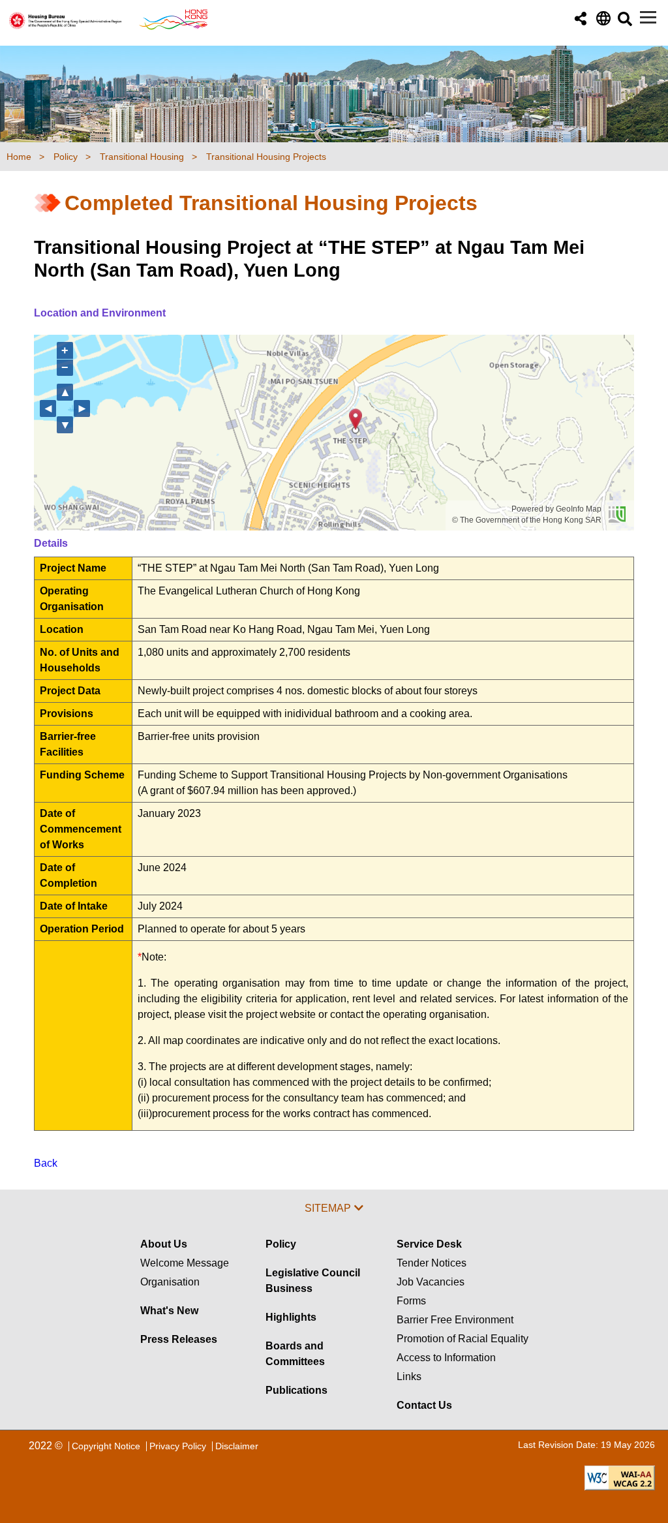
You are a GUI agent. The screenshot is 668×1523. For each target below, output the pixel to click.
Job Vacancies (430, 1281)
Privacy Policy (177, 1446)
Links (409, 1376)
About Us (163, 1244)
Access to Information (446, 1357)
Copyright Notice (106, 1446)
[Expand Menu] (648, 17)
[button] (580, 19)
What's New (169, 1310)
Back (45, 1163)
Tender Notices (431, 1263)
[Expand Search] (624, 22)
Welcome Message (184, 1263)
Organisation (170, 1281)
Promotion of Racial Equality (462, 1338)
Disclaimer (236, 1446)
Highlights (291, 1317)
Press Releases (178, 1339)
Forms (411, 1300)
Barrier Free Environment (455, 1319)
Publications (296, 1390)
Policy (281, 1244)
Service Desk (429, 1244)
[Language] (602, 22)
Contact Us (424, 1405)
